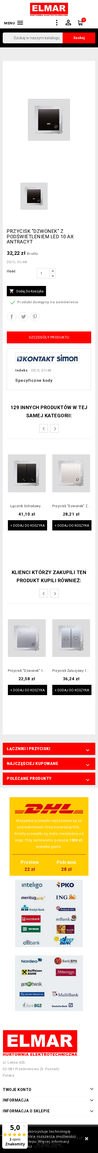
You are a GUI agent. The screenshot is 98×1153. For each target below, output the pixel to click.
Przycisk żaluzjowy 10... (71, 671)
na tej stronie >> (48, 1146)
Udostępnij (11, 316)
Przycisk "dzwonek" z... (71, 506)
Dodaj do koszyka (26, 291)
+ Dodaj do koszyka (27, 525)
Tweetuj (23, 316)
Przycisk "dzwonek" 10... (27, 671)
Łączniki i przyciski (28, 749)
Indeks (21, 370)
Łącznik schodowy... (26, 506)
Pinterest (34, 316)
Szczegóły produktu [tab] (49, 337)
